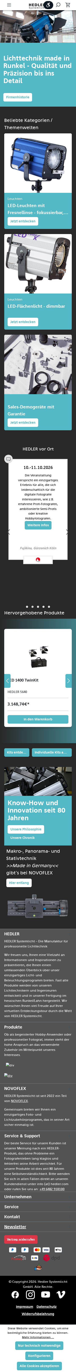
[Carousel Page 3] (38, 607)
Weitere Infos (38, 525)
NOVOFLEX (19, 1101)
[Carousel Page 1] (27, 607)
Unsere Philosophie (25, 829)
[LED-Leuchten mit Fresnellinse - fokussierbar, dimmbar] (38, 163)
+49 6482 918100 (52, 1189)
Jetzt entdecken (22, 221)
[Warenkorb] (66, 5)
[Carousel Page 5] (49, 607)
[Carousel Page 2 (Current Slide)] (32, 607)
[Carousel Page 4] (43, 607)
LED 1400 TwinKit (23, 680)
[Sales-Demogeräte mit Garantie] (38, 364)
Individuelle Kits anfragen (53, 752)
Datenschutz (47, 1307)
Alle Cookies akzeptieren (39, 1366)
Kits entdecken (18, 752)
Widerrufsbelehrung (38, 1314)
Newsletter (15, 1226)
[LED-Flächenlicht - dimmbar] (38, 264)
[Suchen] (58, 5)
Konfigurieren (39, 1356)
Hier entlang (19, 883)
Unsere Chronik (22, 838)
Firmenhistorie (17, 97)
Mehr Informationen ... (38, 1337)
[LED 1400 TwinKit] (38, 653)
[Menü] (9, 5)
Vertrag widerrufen (21, 1239)
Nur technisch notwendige (39, 1346)
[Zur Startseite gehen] (38, 5)
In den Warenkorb (38, 719)
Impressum (24, 1307)
